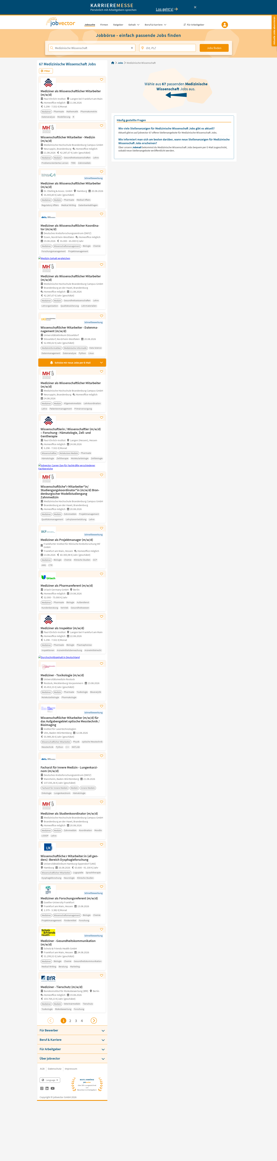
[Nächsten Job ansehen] (94, 1020)
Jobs (120, 62)
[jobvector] (64, 22)
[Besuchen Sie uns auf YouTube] (53, 1088)
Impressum (71, 1068)
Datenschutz (54, 1068)
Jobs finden (214, 48)
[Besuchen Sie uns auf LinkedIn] (47, 1088)
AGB (42, 1068)
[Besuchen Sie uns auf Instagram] (41, 1088)
